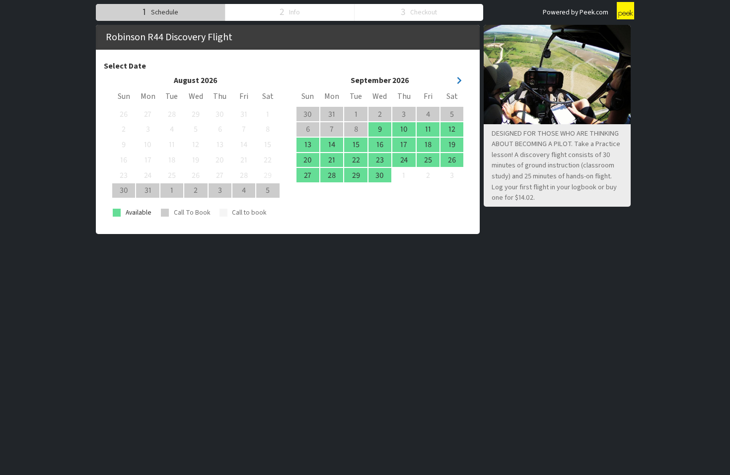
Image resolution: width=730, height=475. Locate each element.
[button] (160, 12)
